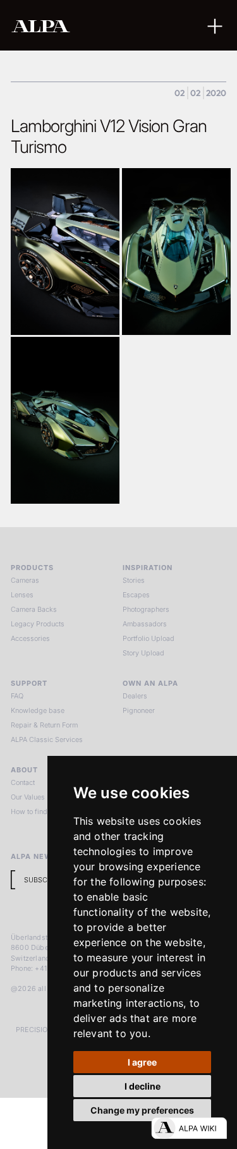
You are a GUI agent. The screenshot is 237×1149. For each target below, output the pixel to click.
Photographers (146, 609)
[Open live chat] (189, 1128)
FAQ (17, 695)
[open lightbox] (65, 251)
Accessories (30, 638)
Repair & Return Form (44, 724)
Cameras (25, 580)
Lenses (22, 594)
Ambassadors (145, 623)
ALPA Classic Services (47, 739)
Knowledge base (37, 710)
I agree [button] (142, 1062)
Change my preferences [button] (142, 1110)
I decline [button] (143, 1086)
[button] (215, 25)
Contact (23, 782)
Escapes (136, 594)
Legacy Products (37, 623)
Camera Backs (34, 609)
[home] (81, 25)
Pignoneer (139, 710)
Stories (134, 580)
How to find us (34, 811)
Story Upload (143, 652)
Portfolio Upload (148, 638)
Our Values (28, 797)
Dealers (135, 695)
